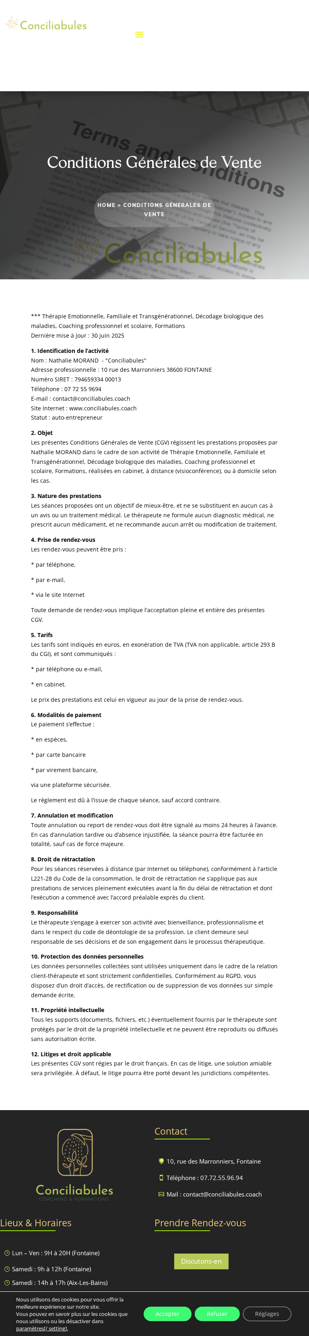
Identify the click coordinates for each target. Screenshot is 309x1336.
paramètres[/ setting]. (42, 1328)
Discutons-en (201, 1261)
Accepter (167, 1314)
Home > (110, 205)
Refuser (217, 1314)
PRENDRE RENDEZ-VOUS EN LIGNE (211, 33)
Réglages (267, 1314)
